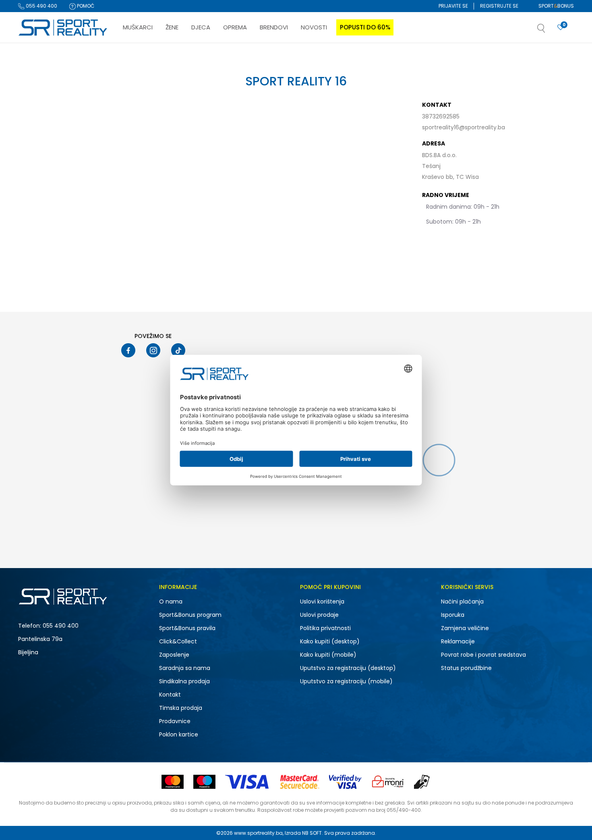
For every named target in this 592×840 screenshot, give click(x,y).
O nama (170, 601)
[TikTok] (178, 350)
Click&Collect (178, 641)
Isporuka (452, 615)
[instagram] (153, 350)
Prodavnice (174, 721)
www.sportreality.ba (258, 833)
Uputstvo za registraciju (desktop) (348, 668)
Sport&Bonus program (190, 615)
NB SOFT (312, 833)
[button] (549, 30)
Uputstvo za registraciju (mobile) (346, 681)
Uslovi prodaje (319, 615)
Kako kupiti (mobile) (328, 655)
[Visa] (247, 782)
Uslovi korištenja (322, 601)
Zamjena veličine (465, 628)
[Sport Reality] (63, 27)
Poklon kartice (178, 734)
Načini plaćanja (462, 601)
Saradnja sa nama (184, 668)
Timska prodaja (180, 708)
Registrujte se (499, 5)
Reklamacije (458, 641)
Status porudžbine (466, 668)
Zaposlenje (174, 655)
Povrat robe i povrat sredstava (483, 655)
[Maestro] (204, 782)
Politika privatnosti (325, 628)
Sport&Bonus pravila (187, 628)
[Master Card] (172, 782)
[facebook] (128, 350)
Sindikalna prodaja (184, 681)
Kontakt (170, 695)
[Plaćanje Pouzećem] (422, 782)
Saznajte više (378, 60)
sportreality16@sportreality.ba (463, 127)
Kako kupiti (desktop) (330, 641)
